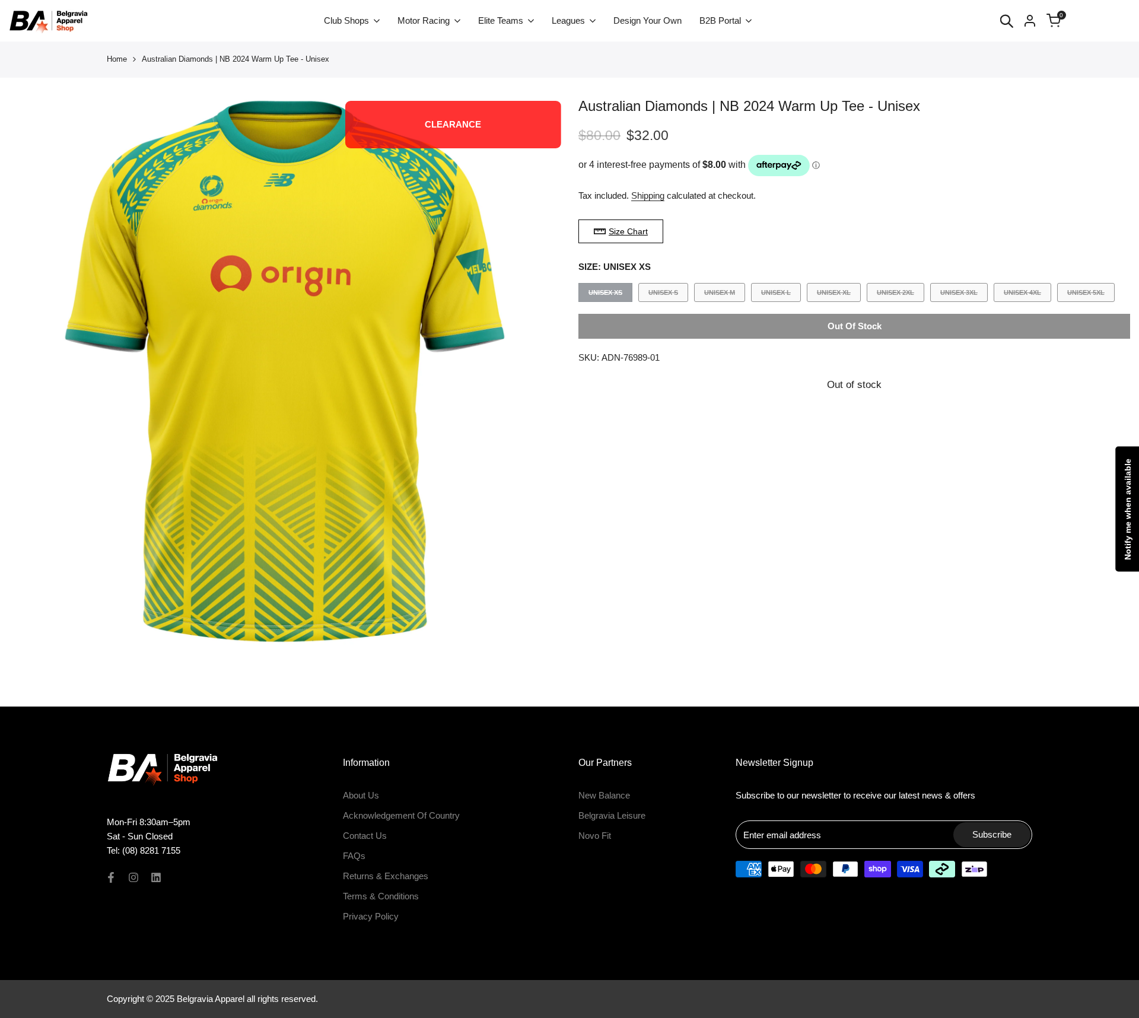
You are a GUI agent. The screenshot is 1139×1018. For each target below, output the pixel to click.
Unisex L (776, 295)
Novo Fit (594, 836)
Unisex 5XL (1086, 295)
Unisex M (719, 295)
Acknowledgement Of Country (401, 815)
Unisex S (663, 295)
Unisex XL (833, 295)
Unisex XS (605, 295)
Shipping (647, 195)
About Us (361, 795)
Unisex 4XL (1022, 295)
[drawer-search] (1006, 21)
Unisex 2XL (895, 295)
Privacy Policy (371, 916)
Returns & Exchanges (385, 876)
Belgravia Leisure (611, 815)
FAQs (354, 856)
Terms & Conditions (381, 896)
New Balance (604, 795)
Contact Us (365, 836)
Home (117, 59)
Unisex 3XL (959, 295)
